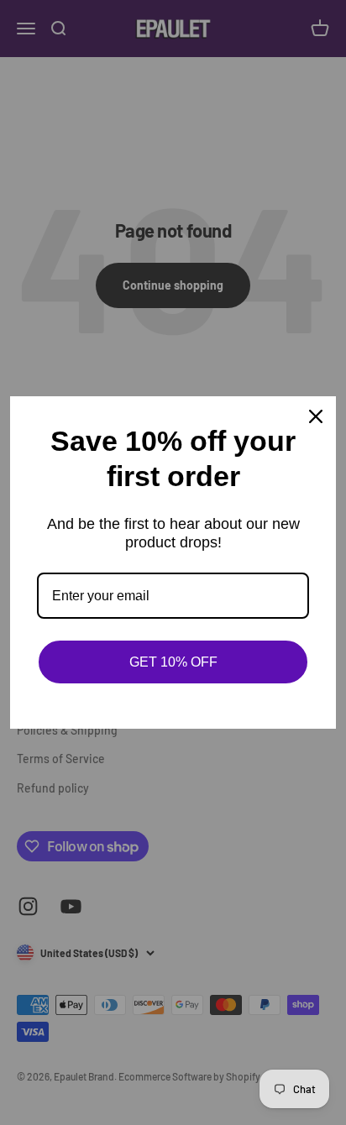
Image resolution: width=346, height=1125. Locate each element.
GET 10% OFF (173, 662)
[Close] (316, 416)
